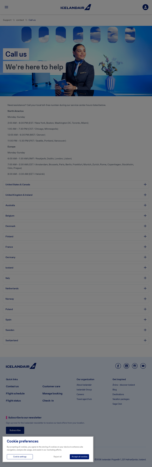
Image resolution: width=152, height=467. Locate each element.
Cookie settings (19, 457)
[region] (48, 449)
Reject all (58, 457)
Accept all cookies (79, 457)
